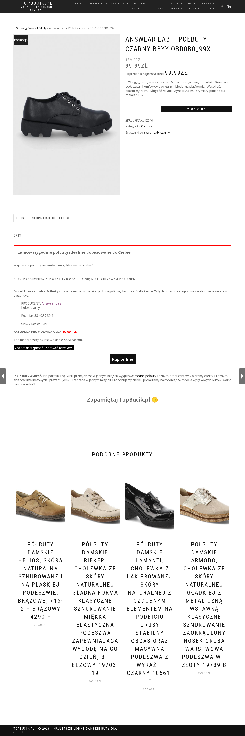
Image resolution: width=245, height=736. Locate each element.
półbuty (176, 8)
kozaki (194, 8)
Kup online (198, 109)
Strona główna (25, 28)
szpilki (137, 8)
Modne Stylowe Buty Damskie (192, 3)
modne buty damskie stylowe (37, 8)
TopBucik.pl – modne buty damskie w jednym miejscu (108, 3)
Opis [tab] (20, 218)
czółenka (156, 8)
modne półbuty (145, 376)
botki (210, 8)
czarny (165, 132)
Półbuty (42, 28)
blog (159, 3)
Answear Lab (149, 132)
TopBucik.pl (37, 3)
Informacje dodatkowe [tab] (51, 218)
